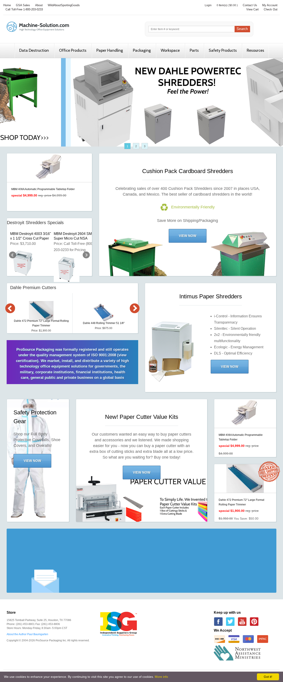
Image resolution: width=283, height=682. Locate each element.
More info (161, 676)
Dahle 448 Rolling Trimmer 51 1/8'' (103, 323)
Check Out (270, 9)
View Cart (252, 9)
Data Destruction (34, 50)
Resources (255, 50)
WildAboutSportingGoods (64, 5)
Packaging (142, 50)
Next (86, 255)
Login (208, 5)
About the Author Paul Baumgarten (27, 634)
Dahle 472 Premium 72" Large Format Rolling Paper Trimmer (41, 323)
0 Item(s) (222, 5)
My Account (269, 5)
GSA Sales (23, 5)
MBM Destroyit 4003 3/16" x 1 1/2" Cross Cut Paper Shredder (30, 236)
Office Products (72, 50)
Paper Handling (109, 50)
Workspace (170, 50)
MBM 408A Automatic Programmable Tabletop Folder (43, 189)
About (39, 5)
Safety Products (223, 50)
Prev (12, 255)
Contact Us (250, 5)
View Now (187, 236)
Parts (194, 50)
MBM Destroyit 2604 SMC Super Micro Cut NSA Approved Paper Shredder (74, 236)
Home (7, 5)
